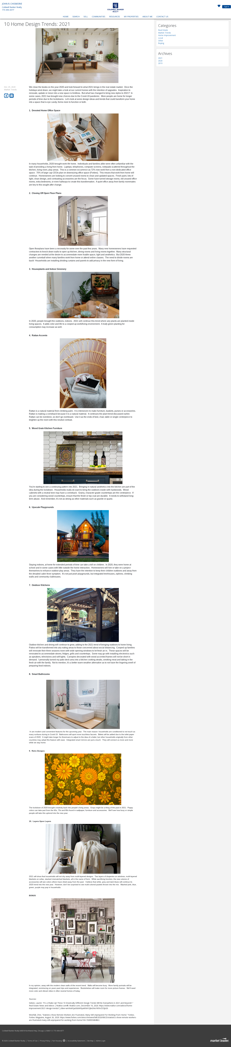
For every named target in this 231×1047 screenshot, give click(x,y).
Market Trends (164, 32)
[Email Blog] (11, 97)
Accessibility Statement (76, 1041)
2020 (160, 60)
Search (76, 16)
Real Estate (163, 30)
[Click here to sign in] (219, 6)
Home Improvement (167, 35)
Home (65, 16)
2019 (160, 63)
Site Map (90, 1041)
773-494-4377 (8, 10)
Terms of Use (32, 1041)
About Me (147, 16)
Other (160, 40)
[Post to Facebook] (6, 97)
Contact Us (162, 16)
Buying (161, 43)
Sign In (226, 6)
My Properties (131, 16)
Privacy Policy (45, 1041)
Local (160, 38)
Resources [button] (114, 16)
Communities (98, 16)
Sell (86, 16)
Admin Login (100, 1041)
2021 (160, 58)
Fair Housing (57, 1041)
